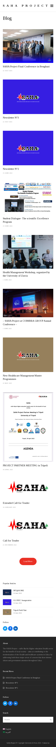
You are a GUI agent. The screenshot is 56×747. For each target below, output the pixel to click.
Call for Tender (11, 540)
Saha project (26, 5)
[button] (51, 6)
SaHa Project (11, 743)
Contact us (45, 743)
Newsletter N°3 (11, 117)
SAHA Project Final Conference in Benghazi (26, 66)
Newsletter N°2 (11, 168)
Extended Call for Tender (16, 503)
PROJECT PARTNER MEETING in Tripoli (25, 465)
